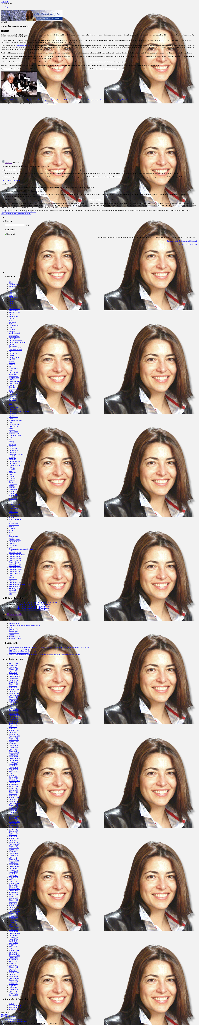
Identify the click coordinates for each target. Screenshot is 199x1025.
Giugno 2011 (13, 987)
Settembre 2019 (14, 807)
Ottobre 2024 (13, 697)
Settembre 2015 (14, 892)
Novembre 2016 (14, 866)
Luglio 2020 (13, 788)
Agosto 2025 (13, 680)
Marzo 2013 (13, 948)
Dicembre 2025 (14, 675)
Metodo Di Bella (51, 103)
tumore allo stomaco (15, 569)
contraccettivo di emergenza (18, 342)
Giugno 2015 (13, 898)
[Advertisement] (20, 260)
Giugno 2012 (13, 965)
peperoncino (13, 484)
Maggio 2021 (13, 769)
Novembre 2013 (14, 933)
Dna (10, 366)
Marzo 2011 (13, 993)
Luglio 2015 (13, 896)
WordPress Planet (15, 638)
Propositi (12, 491)
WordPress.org (14, 1009)
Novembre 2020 (14, 781)
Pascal (11, 482)
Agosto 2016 (13, 872)
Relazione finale (14, 629)
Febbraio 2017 (14, 861)
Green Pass (12, 396)
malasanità (12, 445)
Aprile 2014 (13, 924)
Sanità (11, 510)
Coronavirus (13, 346)
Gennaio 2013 (13, 952)
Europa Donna (14, 378)
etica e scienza (13, 376)
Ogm (10, 471)
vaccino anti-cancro (15, 586)
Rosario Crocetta (105, 100)
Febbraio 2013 (14, 950)
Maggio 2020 (13, 792)
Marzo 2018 (13, 837)
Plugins (11, 627)
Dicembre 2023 (14, 714)
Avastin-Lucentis (14, 312)
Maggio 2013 (13, 945)
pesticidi (12, 486)
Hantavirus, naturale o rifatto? (19, 653)
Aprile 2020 (13, 794)
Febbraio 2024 (14, 710)
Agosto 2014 (13, 917)
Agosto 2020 (13, 786)
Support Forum (14, 633)
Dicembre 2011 (14, 976)
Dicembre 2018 (14, 820)
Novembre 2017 (14, 844)
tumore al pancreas (15, 558)
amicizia (12, 301)
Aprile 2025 (13, 686)
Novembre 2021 (14, 758)
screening (12, 517)
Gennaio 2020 (13, 799)
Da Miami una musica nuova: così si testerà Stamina (19, 212)
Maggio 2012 (13, 967)
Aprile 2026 (13, 671)
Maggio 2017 (13, 855)
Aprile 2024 (13, 706)
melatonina (73, 100)
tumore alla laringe (15, 566)
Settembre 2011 (14, 982)
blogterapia (12, 322)
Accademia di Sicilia (11, 100)
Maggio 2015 (13, 900)
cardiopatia (12, 329)
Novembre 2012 (14, 956)
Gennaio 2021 (13, 777)
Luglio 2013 (13, 941)
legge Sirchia (13, 426)
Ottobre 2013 (13, 935)
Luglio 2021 (13, 766)
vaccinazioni (13, 579)
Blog (6, 7)
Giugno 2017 (13, 853)
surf (10, 534)
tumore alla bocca (15, 564)
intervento (12, 415)
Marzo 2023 (13, 729)
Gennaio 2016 (13, 885)
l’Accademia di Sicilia (23, 46)
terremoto (12, 543)
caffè (10, 324)
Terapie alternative (15, 540)
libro (10, 437)
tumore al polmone (15, 560)
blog (10, 320)
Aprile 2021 (13, 771)
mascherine (12, 452)
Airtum (11, 294)
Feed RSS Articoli (7, 1021)
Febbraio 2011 (14, 995)
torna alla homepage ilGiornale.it (11, 1019)
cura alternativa (14, 357)
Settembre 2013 (14, 937)
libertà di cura (13, 432)
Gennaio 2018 (13, 840)
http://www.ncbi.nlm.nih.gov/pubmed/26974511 (25, 625)
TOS (10, 547)
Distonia (12, 365)
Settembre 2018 (14, 825)
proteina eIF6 (13, 493)
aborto (11, 283)
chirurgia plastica (14, 337)
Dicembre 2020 (14, 779)
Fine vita (12, 387)
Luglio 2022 (13, 743)
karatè (11, 419)
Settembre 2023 (14, 719)
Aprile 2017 (13, 857)
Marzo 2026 (13, 673)
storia (11, 530)
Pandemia (12, 480)
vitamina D (12, 590)
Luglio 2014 (13, 918)
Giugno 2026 (13, 667)
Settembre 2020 (14, 784)
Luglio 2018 (13, 829)
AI (10, 288)
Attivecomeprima (14, 309)
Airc (10, 292)
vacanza (11, 577)
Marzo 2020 (13, 796)
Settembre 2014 (14, 915)
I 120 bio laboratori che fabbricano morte (22, 651)
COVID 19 (13, 353)
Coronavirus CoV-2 (15, 348)
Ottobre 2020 (13, 783)
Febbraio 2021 (14, 775)
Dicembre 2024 (14, 693)
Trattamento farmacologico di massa (21, 549)
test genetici (13, 545)
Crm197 (12, 355)
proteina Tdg (13, 495)
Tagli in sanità (13, 536)
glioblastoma (13, 394)
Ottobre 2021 (13, 760)
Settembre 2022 (14, 740)
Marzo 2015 (13, 904)
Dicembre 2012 (14, 954)
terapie (11, 538)
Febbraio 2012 (14, 972)
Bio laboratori (13, 316)
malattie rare (13, 448)
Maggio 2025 (13, 684)
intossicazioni (13, 417)
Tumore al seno (14, 562)
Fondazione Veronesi (16, 389)
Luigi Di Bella (64, 100)
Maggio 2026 (13, 669)
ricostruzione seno (15, 504)
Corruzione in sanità (15, 350)
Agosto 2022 (13, 742)
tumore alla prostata (15, 568)
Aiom (11, 290)
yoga (10, 594)
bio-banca (12, 318)
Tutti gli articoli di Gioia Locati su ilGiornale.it (182, 241)
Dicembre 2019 (14, 801)
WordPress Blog (14, 636)
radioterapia (13, 499)
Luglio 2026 (13, 665)
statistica (12, 528)
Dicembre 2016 (14, 864)
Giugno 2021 (13, 768)
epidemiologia (13, 372)
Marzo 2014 (13, 926)
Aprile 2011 (13, 991)
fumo (11, 391)
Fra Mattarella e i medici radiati (19, 649)
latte (10, 422)
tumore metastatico (15, 573)
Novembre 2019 (14, 803)
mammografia (13, 450)
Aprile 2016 (13, 879)
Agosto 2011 (13, 984)
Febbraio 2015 (14, 905)
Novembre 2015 (14, 889)
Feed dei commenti (15, 1007)
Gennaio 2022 (13, 755)
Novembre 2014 (14, 911)
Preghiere (12, 487)
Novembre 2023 (14, 715)
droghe (11, 370)
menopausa (12, 460)
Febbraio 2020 (14, 797)
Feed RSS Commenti (20, 1021)
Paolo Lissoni (82, 100)
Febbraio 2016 (14, 883)
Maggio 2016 (13, 877)
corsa (11, 351)
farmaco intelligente (15, 383)
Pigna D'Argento (93, 100)
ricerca (11, 500)
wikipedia (12, 592)
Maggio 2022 (13, 747)
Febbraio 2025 (14, 689)
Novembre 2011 (14, 978)
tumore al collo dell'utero (17, 554)
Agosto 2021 (13, 764)
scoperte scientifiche (15, 515)
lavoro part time (14, 424)
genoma (11, 392)
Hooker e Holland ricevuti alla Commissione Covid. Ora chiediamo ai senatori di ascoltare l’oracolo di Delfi (44, 655)
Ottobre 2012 (13, 958)
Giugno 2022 (13, 745)
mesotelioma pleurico (16, 461)
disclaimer (4, 1015)
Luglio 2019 (13, 809)
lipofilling (12, 443)
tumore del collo (14, 571)
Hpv (10, 404)
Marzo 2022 (13, 751)
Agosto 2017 (13, 850)
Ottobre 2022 (13, 738)
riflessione (12, 506)
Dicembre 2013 (14, 932)
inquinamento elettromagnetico (19, 411)
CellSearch (12, 331)
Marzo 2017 (13, 859)
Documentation (14, 623)
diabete (11, 361)
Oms (10, 474)
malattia (11, 446)
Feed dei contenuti (15, 1005)
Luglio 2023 (13, 723)
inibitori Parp (13, 407)
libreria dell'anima (15, 435)
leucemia (12, 430)
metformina (13, 463)
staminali (12, 527)
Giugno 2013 (13, 943)
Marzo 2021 (13, 773)
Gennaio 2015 (13, 907)
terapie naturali (14, 541)
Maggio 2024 (13, 704)
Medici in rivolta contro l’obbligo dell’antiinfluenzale (39, 602)
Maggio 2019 (13, 812)
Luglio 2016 (13, 874)
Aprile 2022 (13, 749)
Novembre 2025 (14, 676)
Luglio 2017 (13, 851)
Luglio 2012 (13, 963)
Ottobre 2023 (13, 717)
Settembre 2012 (14, 959)
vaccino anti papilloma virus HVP (20, 584)
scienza (11, 514)
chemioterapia (13, 335)
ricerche (11, 502)
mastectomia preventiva (16, 454)
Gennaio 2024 (13, 712)
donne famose (13, 368)
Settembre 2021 (14, 762)
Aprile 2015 (13, 902)
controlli (12, 344)
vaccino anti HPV (15, 582)
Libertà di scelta (14, 433)
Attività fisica (13, 311)
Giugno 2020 (13, 790)
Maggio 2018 (13, 833)
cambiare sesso (14, 325)
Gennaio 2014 (13, 930)
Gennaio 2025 (13, 691)
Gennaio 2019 (13, 818)
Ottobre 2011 (13, 980)
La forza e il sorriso (15, 420)
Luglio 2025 (13, 682)
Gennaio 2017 (13, 863)
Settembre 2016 (14, 870)
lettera (11, 428)
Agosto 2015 (13, 894)
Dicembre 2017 (14, 842)
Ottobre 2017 (13, 846)
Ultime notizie (14, 614)
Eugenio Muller (35, 100)
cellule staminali (14, 333)
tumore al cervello (15, 553)
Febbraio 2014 (14, 928)
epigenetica (12, 374)
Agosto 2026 (13, 663)
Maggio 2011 (13, 989)
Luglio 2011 (13, 986)
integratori (12, 413)
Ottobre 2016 (13, 868)
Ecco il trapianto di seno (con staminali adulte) (16, 214)
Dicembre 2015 (14, 887)
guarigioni (12, 398)
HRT (10, 406)
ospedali (12, 476)
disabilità (12, 363)
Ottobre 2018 (13, 823)
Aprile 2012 (13, 969)
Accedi (11, 1004)
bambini (11, 314)
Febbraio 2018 (14, 838)
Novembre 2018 (14, 822)
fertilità (11, 385)
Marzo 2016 (13, 881)
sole (10, 521)
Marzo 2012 (13, 971)
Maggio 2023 (13, 725)
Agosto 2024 (13, 699)
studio (11, 532)
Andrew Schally (23, 100)
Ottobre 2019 (13, 805)
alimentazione (13, 297)
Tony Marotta (122, 100)
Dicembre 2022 (14, 734)
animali (11, 303)
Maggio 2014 (13, 922)
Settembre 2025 (14, 678)
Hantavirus (12, 400)
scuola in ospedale (15, 519)
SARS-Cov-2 (13, 512)
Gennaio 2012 (13, 974)
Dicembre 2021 (14, 756)
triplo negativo (14, 551)
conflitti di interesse (15, 340)
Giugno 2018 (13, 831)
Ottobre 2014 (13, 913)
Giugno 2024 (13, 702)
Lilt (10, 439)
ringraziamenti (13, 508)
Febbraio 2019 (14, 816)
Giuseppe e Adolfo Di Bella (50, 100)
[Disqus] (99, 132)
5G (10, 281)
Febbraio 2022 (14, 753)
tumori (129, 100)
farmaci (11, 379)
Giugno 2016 (13, 876)
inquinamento (13, 409)
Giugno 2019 (13, 810)
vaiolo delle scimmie (15, 588)
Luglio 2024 (13, 701)
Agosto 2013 (13, 939)
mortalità (12, 469)
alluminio (12, 299)
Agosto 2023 (13, 721)
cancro (11, 327)
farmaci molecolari (15, 381)
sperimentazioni (14, 525)
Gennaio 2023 (13, 732)
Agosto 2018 (13, 827)
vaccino (11, 581)
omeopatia (12, 473)
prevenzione (13, 489)
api (10, 305)
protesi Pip (12, 497)
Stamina (114, 100)
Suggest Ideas (13, 631)
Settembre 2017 (14, 848)
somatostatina (13, 523)
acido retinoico (14, 284)
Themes (11, 635)
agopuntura (12, 286)
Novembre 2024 (14, 695)
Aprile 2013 (13, 946)
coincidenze (13, 338)
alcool (11, 296)
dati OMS (12, 359)
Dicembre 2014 (14, 909)
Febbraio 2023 (14, 730)
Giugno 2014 (13, 920)
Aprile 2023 (13, 727)
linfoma (11, 441)
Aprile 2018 (13, 835)
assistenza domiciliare (16, 307)
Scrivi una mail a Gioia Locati (187, 244)
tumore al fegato (14, 556)
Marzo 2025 (13, 688)
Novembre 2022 (14, 736)
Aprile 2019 (13, 814)
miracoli (11, 467)
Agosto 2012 (13, 961)
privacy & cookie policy (9, 1016)
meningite (12, 458)
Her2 (10, 402)
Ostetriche (12, 478)
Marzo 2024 (13, 708)
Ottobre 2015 (13, 891)
